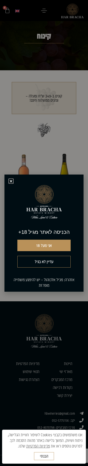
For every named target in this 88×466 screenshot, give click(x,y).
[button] (11, 181)
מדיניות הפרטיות (38, 446)
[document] (44, 233)
